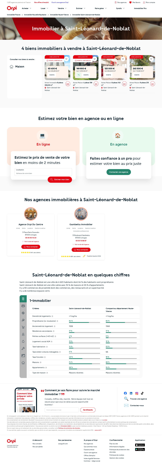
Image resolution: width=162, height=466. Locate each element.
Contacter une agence (118, 172)
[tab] (23, 298)
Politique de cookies (116, 455)
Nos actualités (38, 447)
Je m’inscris (88, 410)
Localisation (20, 170)
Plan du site (113, 444)
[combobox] (16, 173)
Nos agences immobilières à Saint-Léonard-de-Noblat (81, 199)
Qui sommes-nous (90, 447)
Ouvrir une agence (90, 452)
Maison (19, 66)
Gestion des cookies (116, 458)
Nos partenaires (65, 440)
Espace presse (89, 449)
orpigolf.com (63, 444)
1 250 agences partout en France (18, 2)
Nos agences (88, 444)
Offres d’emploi (89, 455)
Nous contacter (32, 247)
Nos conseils (37, 444)
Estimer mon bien (61, 179)
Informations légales (116, 447)
